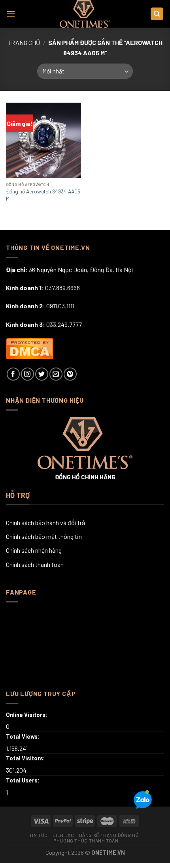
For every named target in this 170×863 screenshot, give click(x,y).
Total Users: (23, 780)
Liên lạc (63, 835)
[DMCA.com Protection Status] (29, 347)
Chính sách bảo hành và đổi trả (45, 522)
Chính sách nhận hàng (34, 550)
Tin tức (38, 835)
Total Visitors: (26, 758)
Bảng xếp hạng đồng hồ (109, 835)
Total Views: (23, 736)
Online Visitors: (27, 714)
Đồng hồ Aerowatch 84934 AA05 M (43, 195)
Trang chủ (24, 42)
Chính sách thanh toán (35, 564)
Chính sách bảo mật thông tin (44, 536)
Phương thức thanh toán (85, 840)
